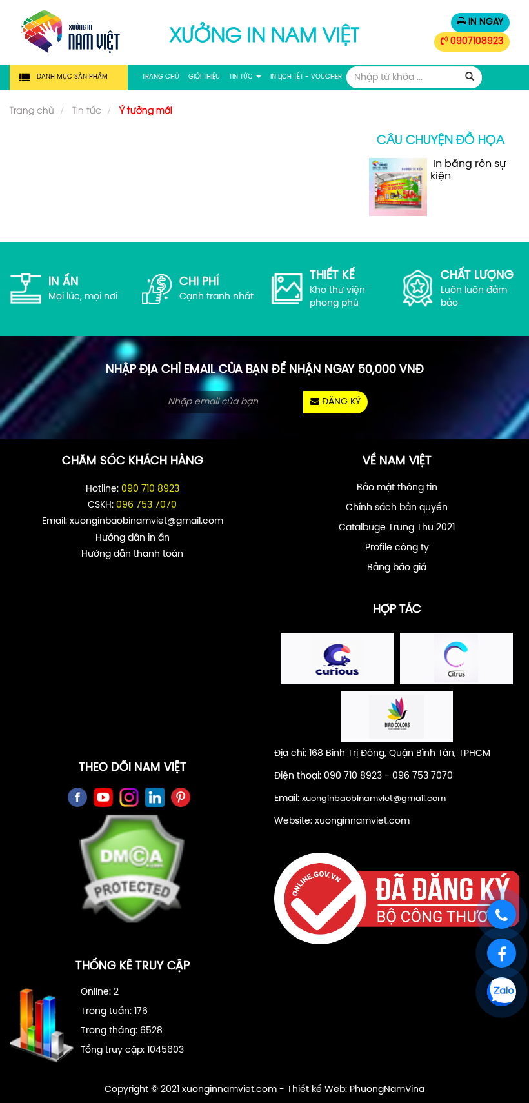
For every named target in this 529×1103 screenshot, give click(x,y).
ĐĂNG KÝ (340, 402)
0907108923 (475, 41)
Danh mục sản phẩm (72, 77)
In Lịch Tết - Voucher (306, 77)
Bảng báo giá (396, 568)
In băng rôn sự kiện (468, 170)
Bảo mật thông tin (397, 488)
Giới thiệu (204, 77)
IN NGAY (484, 22)
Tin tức (242, 77)
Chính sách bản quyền (397, 508)
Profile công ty (397, 548)
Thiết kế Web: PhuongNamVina (355, 1090)
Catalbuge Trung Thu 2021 (397, 528)
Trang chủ (160, 77)
